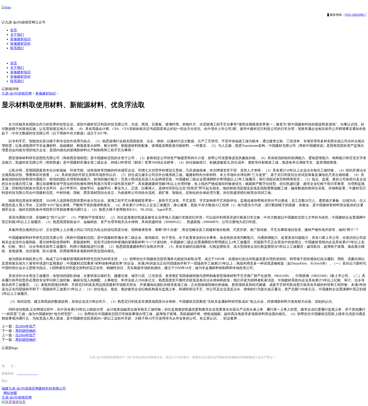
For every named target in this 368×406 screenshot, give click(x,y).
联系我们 (17, 48)
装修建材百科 (20, 43)
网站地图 (10, 393)
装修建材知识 (20, 39)
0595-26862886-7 (355, 14)
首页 (13, 30)
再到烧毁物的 (25, 331)
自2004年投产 (25, 326)
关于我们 (17, 34)
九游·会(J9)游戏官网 (17, 93)
